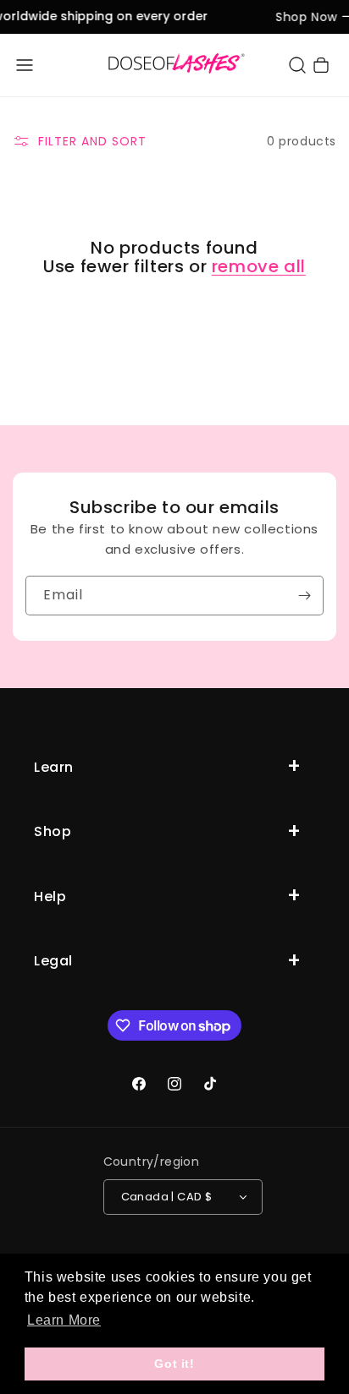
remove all (259, 266)
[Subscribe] (304, 595)
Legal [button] (53, 960)
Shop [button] (52, 831)
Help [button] (50, 896)
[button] (24, 65)
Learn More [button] (64, 1320)
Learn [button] (54, 767)
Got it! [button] (174, 1363)
